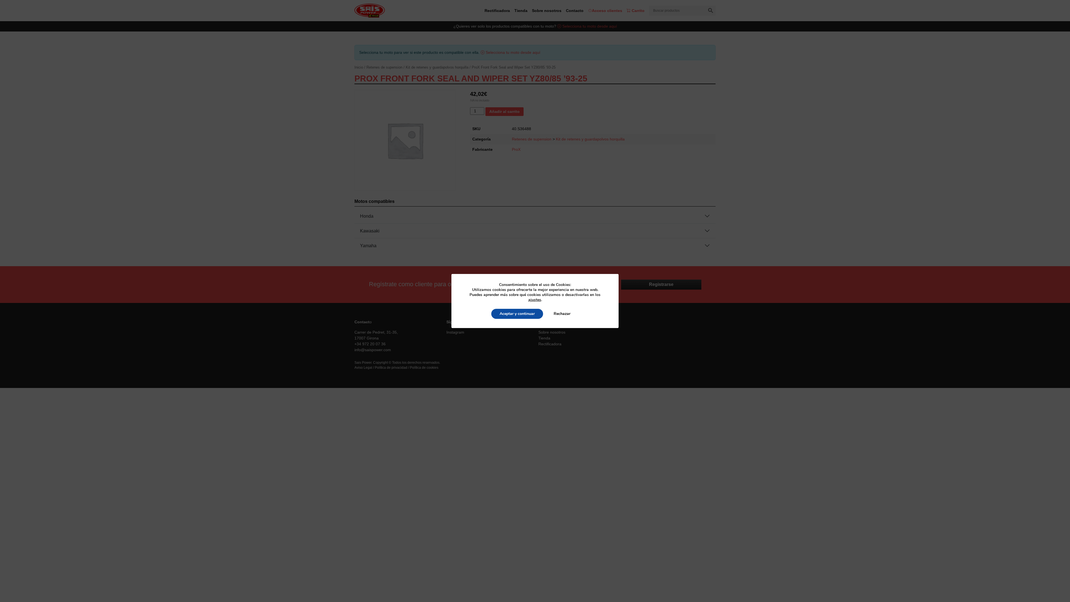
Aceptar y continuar (517, 313)
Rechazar (562, 313)
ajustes (534, 299)
